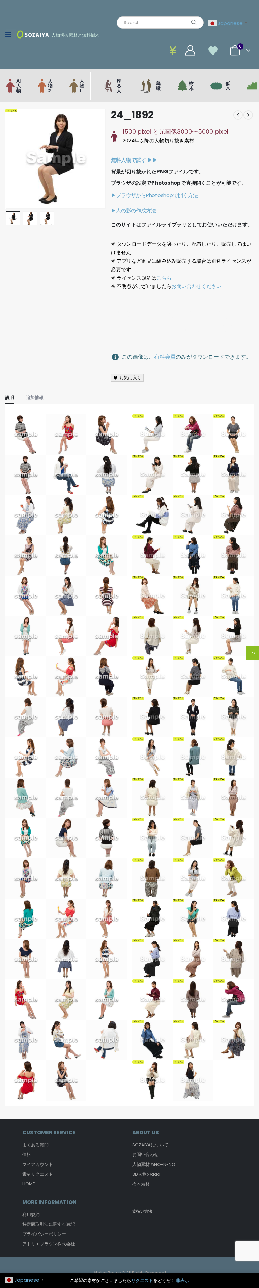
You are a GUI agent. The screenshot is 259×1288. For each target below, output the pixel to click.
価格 (26, 1154)
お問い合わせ (145, 1154)
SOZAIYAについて (150, 1145)
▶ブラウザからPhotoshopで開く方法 (154, 195)
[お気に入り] (213, 50)
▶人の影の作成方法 (133, 210)
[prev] (238, 115)
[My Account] (190, 50)
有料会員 (165, 357)
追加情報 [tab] (35, 397)
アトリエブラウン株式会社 (48, 1244)
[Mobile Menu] (10, 34)
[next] (248, 115)
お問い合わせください (196, 286)
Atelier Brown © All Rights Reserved (129, 1272)
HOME (28, 1184)
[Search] (193, 22)
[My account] (174, 50)
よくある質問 (35, 1145)
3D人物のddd (146, 1174)
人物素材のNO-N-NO (153, 1164)
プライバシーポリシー (44, 1234)
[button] (14, 159)
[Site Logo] (33, 35)
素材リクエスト (37, 1174)
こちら (163, 277)
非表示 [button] (182, 1280)
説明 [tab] (9, 397)
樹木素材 (141, 1184)
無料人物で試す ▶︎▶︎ (134, 160)
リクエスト (142, 1280)
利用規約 (31, 1214)
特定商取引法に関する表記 (48, 1224)
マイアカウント (37, 1164)
